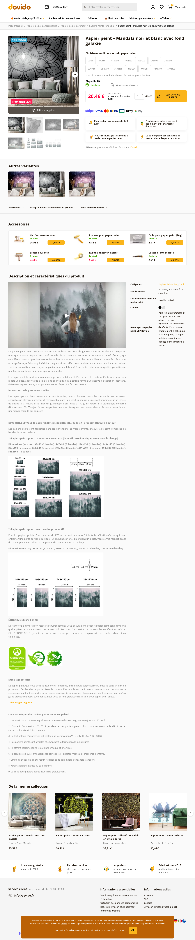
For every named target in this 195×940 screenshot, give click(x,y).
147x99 (102, 60)
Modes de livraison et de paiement (117, 906)
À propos (148, 895)
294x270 (105, 68)
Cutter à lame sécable (161, 252)
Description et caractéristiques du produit (51, 207)
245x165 (154, 60)
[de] (176, 920)
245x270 (168, 60)
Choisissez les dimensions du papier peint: (111, 53)
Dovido (134, 147)
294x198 (91, 68)
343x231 (118, 68)
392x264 (131, 68)
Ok (133, 930)
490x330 (158, 68)
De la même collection (92, 207)
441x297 (144, 68)
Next (75, 74)
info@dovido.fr (23, 895)
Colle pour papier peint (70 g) (165, 235)
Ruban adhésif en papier (103, 252)
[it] (180, 920)
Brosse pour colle (40, 252)
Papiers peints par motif (73, 25)
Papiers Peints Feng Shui (102, 25)
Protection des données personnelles (119, 902)
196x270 (141, 60)
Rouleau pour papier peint (104, 235)
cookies (64, 923)
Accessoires (14, 207)
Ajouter (56, 242)
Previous (5, 813)
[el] (184, 920)
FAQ (146, 899)
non (122, 930)
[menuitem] (27, 18)
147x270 (115, 60)
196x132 (128, 60)
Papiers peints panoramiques (42, 25)
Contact (148, 902)
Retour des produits (110, 910)
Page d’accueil (15, 25)
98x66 (90, 60)
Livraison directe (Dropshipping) (160, 906)
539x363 (171, 68)
